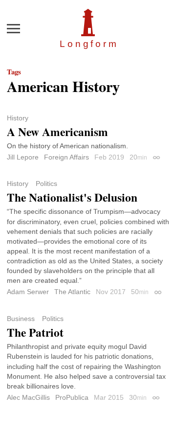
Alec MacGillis (28, 397)
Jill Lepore (23, 157)
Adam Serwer (28, 292)
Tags (14, 71)
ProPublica (71, 397)
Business (21, 318)
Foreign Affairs (66, 157)
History (17, 118)
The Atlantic (72, 292)
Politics (46, 183)
